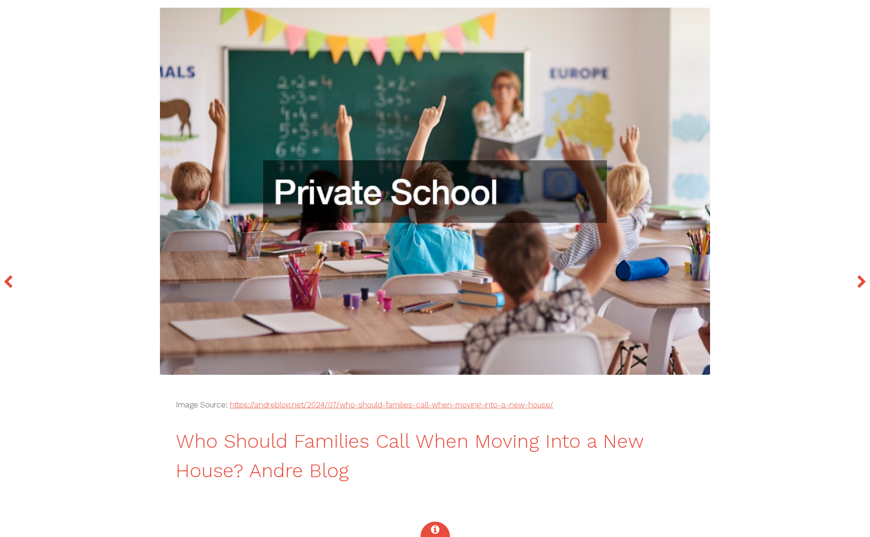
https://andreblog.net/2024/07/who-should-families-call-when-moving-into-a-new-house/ (391, 404)
